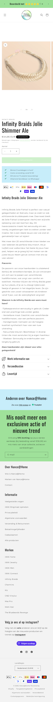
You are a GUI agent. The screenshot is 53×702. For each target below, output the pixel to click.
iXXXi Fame (10, 557)
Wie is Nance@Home (14, 474)
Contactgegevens (17, 696)
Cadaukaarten (11, 535)
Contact (8, 485)
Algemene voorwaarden (16, 518)
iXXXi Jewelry (11, 562)
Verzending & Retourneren (17, 524)
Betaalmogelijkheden (15, 529)
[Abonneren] (45, 455)
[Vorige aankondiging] (4, 4)
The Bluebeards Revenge (16, 612)
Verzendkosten (25, 140)
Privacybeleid (11, 512)
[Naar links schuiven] (21, 109)
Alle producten (12, 540)
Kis (6, 590)
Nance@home (24, 686)
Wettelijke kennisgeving (35, 696)
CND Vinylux (11, 596)
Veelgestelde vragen (14, 501)
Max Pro (8, 601)
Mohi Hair (9, 607)
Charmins (9, 585)
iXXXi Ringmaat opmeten (16, 507)
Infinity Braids (11, 579)
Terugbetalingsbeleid (24, 689)
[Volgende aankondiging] (48, 4)
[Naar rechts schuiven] (32, 109)
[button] (5, 15)
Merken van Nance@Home (17, 479)
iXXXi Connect (11, 573)
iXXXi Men (9, 568)
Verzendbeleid (38, 693)
